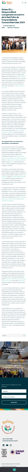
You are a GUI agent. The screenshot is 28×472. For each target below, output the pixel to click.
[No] (26, 469)
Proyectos (16, 27)
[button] (25, 2)
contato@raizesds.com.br (10, 440)
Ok (14, 469)
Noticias (10, 27)
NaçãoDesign (13, 466)
